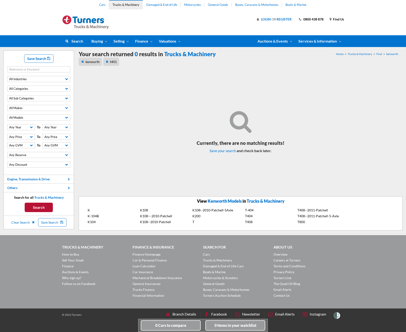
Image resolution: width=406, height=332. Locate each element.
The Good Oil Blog (286, 284)
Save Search (37, 58)
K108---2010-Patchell (156, 216)
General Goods (218, 5)
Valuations (167, 41)
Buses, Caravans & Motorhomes (256, 5)
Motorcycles (192, 5)
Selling (119, 41)
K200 (196, 216)
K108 (144, 210)
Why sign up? (71, 278)
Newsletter (251, 314)
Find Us (338, 19)
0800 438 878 (313, 19)
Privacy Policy (283, 272)
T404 (249, 216)
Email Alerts (282, 290)
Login (266, 19)
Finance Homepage (146, 254)
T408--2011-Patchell (312, 210)
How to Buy (70, 254)
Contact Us (281, 295)
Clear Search (21, 222)
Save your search (223, 151)
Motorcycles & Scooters (220, 278)
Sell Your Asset (73, 260)
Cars (102, 5)
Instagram (318, 314)
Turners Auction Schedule (222, 295)
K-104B (93, 216)
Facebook (219, 314)
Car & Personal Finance (150, 260)
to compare (170, 325)
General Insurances (146, 284)
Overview (280, 254)
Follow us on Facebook (78, 284)
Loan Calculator (144, 266)
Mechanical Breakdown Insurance (157, 278)
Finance (141, 41)
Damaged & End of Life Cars (223, 266)
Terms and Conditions (289, 266)
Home (340, 54)
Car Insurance (143, 272)
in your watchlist (235, 325)
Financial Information (148, 295)
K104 (92, 222)
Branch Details (184, 314)
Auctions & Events (75, 272)
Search (77, 41)
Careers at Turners (287, 260)
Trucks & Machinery (126, 5)
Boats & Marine (295, 5)
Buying (97, 41)
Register (284, 19)
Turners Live (282, 278)
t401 (113, 62)
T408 (249, 222)
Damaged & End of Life (161, 5)
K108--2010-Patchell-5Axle (212, 210)
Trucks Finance (143, 290)
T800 (301, 222)
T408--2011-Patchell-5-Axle (318, 216)
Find (379, 54)
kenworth (392, 54)
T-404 (249, 210)
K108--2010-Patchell (155, 222)
